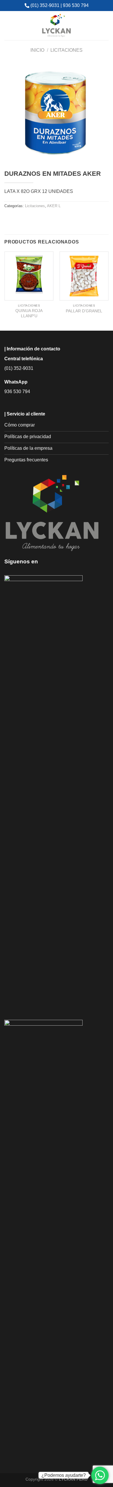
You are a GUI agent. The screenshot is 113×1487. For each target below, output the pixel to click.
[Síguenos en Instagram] (54, 561)
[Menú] (7, 25)
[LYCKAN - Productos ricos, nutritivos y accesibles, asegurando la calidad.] (56, 25)
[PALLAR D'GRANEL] (84, 276)
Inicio (37, 50)
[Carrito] (104, 25)
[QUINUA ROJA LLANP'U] (29, 276)
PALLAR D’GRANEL (84, 311)
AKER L (54, 206)
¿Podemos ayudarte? (63, 1475)
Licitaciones (66, 50)
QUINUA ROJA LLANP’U (29, 313)
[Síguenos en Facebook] (45, 561)
